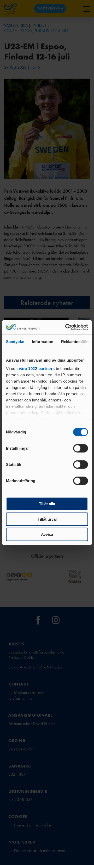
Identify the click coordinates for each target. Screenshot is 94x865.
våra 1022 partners (37, 368)
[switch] (80, 448)
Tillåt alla (47, 504)
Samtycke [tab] (15, 341)
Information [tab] (42, 341)
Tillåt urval (47, 519)
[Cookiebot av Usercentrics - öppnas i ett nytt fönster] (66, 327)
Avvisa (47, 534)
